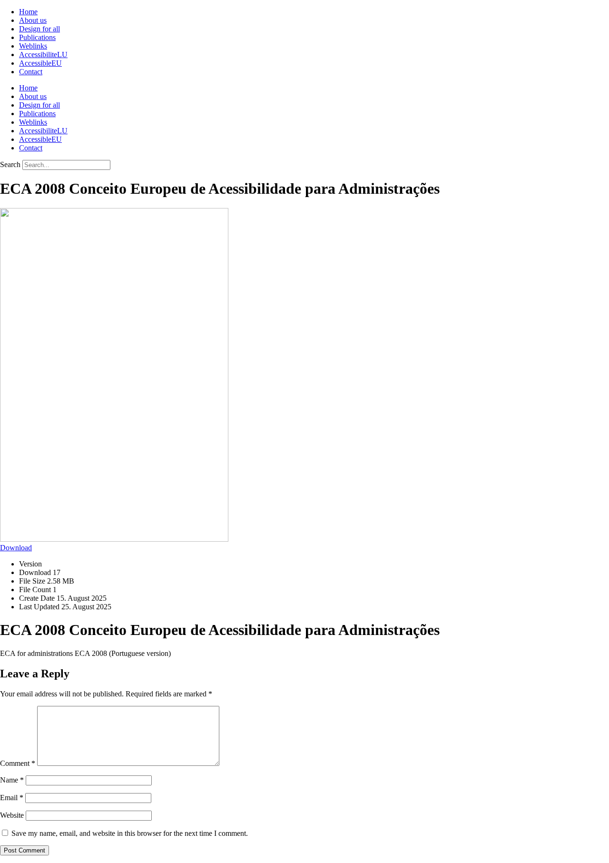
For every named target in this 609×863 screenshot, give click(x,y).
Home (28, 12)
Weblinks (33, 46)
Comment (17, 763)
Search (10, 164)
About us (33, 20)
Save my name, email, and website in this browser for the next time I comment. (129, 833)
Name (12, 780)
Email (11, 798)
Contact (30, 72)
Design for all (39, 29)
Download (16, 548)
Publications (37, 37)
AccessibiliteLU (43, 54)
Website (12, 815)
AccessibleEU (40, 63)
